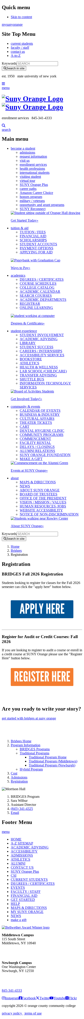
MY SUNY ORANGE (27, 912)
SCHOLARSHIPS (33, 240)
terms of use (33, 1013)
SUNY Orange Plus (34, 185)
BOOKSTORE (31, 359)
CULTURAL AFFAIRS (37, 418)
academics (18, 275)
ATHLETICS (29, 363)
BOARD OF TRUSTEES (38, 494)
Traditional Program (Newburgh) (52, 765)
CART (24, 427)
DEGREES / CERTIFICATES (42, 279)
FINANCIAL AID (33, 236)
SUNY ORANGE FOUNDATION (45, 455)
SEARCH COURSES (36, 295)
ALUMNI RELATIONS (37, 451)
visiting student (30, 176)
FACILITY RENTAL (35, 443)
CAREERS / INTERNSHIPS (41, 351)
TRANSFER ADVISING (38, 375)
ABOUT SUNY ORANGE (40, 490)
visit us (25, 160)
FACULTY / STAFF (26, 892)
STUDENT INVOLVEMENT (42, 335)
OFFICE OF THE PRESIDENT (43, 498)
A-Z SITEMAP (22, 843)
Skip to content (21, 17)
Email (15, 813)
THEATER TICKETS (36, 423)
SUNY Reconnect (32, 209)
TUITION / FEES (33, 232)
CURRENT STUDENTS (29, 879)
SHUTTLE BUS (32, 379)
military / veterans (32, 201)
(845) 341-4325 (22, 809)
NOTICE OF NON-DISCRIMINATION (49, 514)
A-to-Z (16, 55)
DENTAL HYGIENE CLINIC (42, 431)
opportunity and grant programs (42, 205)
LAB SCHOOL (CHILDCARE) (43, 371)
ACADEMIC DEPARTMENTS (43, 299)
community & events (25, 406)
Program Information (25, 745)
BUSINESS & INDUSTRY (40, 414)
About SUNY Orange (27, 526)
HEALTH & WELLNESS (39, 367)
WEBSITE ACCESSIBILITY (41, 510)
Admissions (19, 777)
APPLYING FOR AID (36, 252)
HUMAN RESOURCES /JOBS (43, 506)
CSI (13, 875)
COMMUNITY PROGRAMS (41, 435)
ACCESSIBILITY (24, 851)
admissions (27, 152)
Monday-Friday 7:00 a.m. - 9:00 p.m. (16, 979)
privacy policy (12, 1013)
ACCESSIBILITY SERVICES (42, 355)
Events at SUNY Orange (29, 470)
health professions (32, 168)
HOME (16, 839)
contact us (18, 51)
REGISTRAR (30, 304)
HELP (15, 904)
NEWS (25, 486)
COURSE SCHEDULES (38, 283)
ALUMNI (18, 863)
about (15, 478)
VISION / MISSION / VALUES (43, 502)
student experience (24, 331)
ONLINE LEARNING (36, 308)
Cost (14, 773)
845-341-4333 (12, 990)
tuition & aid (19, 228)
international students (35, 172)
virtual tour (27, 181)
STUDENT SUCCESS (36, 347)
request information (33, 156)
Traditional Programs (34, 753)
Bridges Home (21, 741)
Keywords (9, 63)
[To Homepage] (42, 103)
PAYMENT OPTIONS (36, 248)
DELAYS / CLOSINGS (37, 447)
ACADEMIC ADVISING (39, 339)
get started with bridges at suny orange (29, 718)
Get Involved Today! (26, 399)
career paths (28, 189)
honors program (31, 197)
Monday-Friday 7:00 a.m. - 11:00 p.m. (17, 951)
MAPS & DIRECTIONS (38, 482)
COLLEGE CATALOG (37, 287)
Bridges (16, 550)
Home (15, 546)
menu (6, 88)
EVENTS (18, 888)
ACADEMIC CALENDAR (40, 291)
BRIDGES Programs (35, 749)
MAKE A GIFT (31, 459)
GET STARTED (23, 900)
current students (22, 43)
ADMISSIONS (22, 855)
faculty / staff (20, 47)
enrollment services (33, 164)
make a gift (18, 920)
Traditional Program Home (48, 757)
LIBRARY (28, 343)
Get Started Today (24, 220)
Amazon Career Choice (36, 193)
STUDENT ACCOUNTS (38, 244)
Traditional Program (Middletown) (53, 761)
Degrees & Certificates (28, 323)
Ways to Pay (20, 268)
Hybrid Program (31, 769)
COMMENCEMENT (35, 439)
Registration (19, 781)
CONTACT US (22, 867)
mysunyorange (12, 24)
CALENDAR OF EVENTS (40, 410)
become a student (23, 148)
